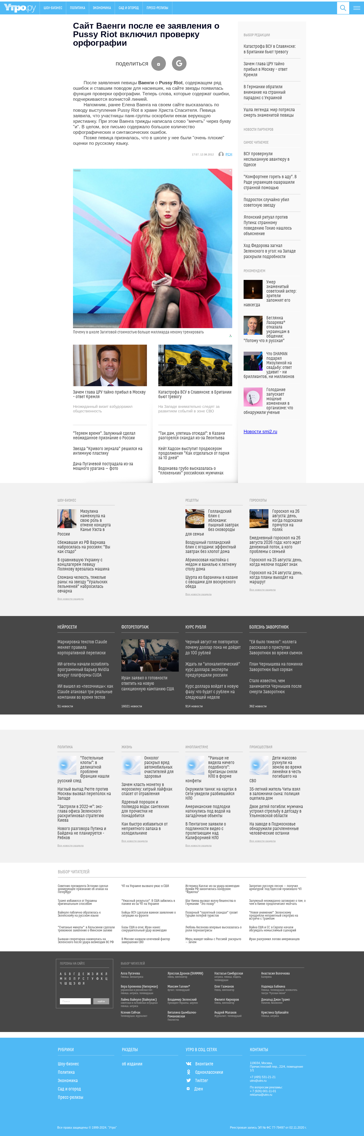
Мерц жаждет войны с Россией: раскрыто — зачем (213, 941)
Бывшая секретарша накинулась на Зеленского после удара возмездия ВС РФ (86, 941)
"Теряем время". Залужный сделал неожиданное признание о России (104, 436)
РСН (229, 154)
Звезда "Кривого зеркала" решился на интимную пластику (107, 451)
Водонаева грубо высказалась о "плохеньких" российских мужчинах (191, 471)
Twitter (201, 1080)
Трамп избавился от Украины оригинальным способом (77, 902)
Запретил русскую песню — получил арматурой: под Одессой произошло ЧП (275, 888)
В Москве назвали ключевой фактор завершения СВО (146, 941)
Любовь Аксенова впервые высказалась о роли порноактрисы (213, 929)
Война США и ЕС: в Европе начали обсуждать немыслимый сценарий (272, 929)
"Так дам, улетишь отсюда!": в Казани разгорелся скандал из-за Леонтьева (191, 436)
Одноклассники (209, 1072)
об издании (132, 1064)
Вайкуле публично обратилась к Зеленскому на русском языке (79, 914)
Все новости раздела (70, 598)
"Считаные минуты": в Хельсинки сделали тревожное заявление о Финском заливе (86, 929)
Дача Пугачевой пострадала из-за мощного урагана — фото (103, 466)
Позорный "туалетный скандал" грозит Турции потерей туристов (211, 914)
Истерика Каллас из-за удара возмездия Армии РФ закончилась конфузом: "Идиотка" (212, 889)
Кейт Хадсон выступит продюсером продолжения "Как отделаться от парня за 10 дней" (193, 453)
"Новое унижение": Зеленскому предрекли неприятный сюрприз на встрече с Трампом (273, 915)
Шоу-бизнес (53, 8)
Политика (77, 8)
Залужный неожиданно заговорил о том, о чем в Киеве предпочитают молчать (277, 902)
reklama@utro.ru (261, 1094)
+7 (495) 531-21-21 (263, 1077)
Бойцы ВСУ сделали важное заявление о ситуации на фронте (149, 914)
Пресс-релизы (157, 8)
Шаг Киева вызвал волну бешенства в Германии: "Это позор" (210, 902)
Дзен (198, 1089)
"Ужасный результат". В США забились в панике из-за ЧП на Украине (148, 902)
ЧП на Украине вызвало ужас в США (145, 886)
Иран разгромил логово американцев (274, 939)
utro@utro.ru (258, 1080)
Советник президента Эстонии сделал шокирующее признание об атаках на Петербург (83, 889)
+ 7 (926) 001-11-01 (263, 1091)
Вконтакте (204, 1064)
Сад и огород (129, 8)
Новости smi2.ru (260, 431)
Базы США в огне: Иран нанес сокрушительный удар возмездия (144, 929)
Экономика (102, 8)
